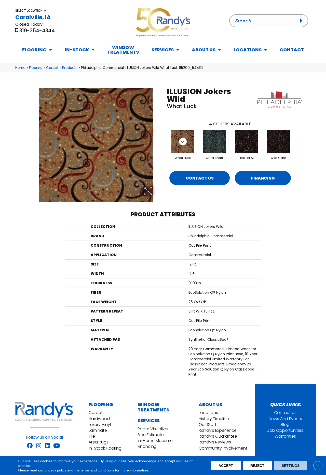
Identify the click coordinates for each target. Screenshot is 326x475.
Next (296, 136)
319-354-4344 (37, 30)
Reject (257, 466)
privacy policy (55, 470)
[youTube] (56, 446)
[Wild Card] (278, 141)
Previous (164, 136)
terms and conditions (97, 470)
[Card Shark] (214, 141)
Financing (263, 178)
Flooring (36, 67)
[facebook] (30, 446)
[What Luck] (183, 141)
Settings (291, 466)
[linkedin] (47, 446)
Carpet (52, 67)
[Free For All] (246, 141)
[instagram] (38, 446)
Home (20, 67)
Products (69, 67)
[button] (303, 20)
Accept (226, 466)
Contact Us (200, 178)
